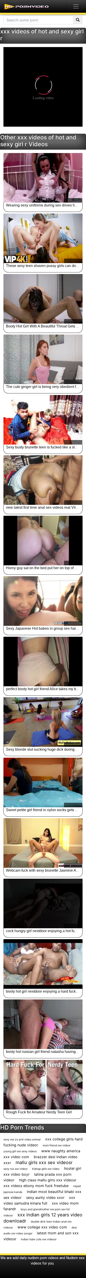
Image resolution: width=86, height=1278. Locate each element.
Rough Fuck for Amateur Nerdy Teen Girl (39, 1112)
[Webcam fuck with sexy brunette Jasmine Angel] (43, 843)
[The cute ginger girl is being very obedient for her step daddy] (43, 359)
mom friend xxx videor (56, 1145)
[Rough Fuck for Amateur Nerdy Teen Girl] (43, 1084)
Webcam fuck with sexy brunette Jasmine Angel (44, 870)
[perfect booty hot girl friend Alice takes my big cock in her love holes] (43, 661)
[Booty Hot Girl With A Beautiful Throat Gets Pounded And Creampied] (43, 299)
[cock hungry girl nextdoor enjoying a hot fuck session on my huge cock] (43, 903)
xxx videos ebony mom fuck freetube (36, 1185)
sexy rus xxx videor (15, 1168)
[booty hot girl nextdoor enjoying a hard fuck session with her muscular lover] (43, 964)
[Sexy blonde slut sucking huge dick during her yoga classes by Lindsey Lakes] (43, 722)
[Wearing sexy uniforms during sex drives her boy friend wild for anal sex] (43, 178)
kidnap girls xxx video (45, 1168)
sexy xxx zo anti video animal (22, 1139)
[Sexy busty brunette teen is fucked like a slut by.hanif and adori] (43, 420)
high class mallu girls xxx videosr (47, 1180)
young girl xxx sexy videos (20, 1151)
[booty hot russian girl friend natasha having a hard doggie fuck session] (43, 1024)
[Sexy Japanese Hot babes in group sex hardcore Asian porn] (43, 601)
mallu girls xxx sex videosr (44, 1162)
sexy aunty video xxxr (45, 1197)
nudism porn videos (43, 1258)
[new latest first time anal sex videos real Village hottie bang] (43, 480)
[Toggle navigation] (75, 6)
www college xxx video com (42, 1227)
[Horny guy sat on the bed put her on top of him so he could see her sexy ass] (43, 540)
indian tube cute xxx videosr (38, 1239)
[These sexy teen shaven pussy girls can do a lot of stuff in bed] (43, 238)
